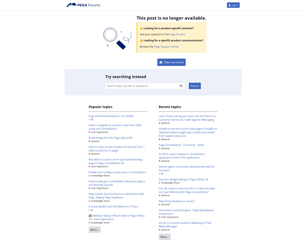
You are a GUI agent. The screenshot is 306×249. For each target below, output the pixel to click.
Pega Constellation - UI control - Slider (181, 145)
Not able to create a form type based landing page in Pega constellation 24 (115, 161)
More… (94, 229)
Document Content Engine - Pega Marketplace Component (186, 211)
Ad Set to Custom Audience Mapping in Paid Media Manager (185, 224)
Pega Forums (177, 34)
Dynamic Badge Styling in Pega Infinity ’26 (183, 179)
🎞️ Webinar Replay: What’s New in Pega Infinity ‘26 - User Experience (117, 217)
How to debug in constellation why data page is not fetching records (117, 183)
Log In (235, 5)
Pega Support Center (166, 46)
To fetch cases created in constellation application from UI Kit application (182, 155)
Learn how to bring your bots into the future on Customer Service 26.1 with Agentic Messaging (187, 117)
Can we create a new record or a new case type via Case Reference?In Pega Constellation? (187, 190)
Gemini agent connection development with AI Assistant (186, 168)
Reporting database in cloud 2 (177, 201)
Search (195, 86)
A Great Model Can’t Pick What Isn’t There (113, 206)
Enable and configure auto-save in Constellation (117, 172)
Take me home (174, 62)
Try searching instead (125, 76)
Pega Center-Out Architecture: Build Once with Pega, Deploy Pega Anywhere (116, 195)
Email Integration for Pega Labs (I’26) (110, 138)
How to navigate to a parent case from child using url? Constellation (115, 126)
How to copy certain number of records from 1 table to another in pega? (117, 148)
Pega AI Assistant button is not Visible (111, 116)
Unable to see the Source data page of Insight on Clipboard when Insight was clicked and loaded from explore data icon (188, 132)
